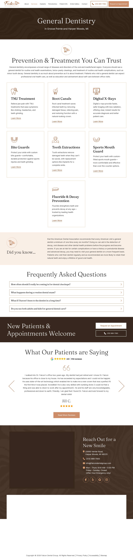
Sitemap (103, 555)
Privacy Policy (82, 555)
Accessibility (94, 555)
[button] (66, 284)
